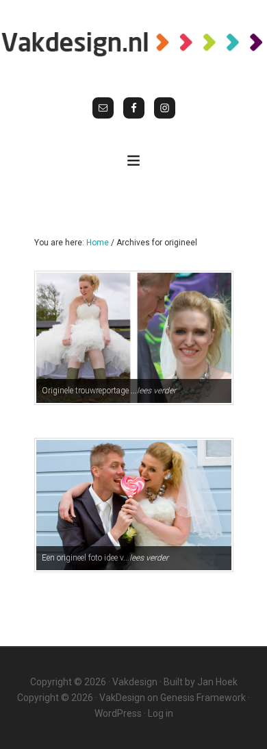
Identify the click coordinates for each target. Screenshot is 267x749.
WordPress (118, 713)
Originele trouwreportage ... (109, 390)
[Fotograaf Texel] (133, 43)
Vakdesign (134, 681)
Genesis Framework (203, 697)
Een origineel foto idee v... (105, 558)
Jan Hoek (217, 681)
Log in (160, 713)
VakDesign (122, 697)
